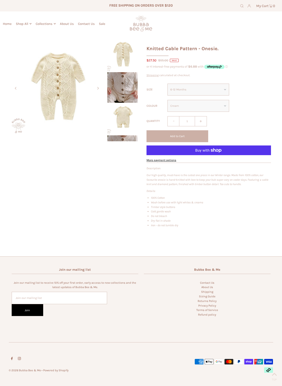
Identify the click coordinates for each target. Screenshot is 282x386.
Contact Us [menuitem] (86, 24)
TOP (274, 379)
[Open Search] (241, 5)
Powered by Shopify (56, 370)
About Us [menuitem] (67, 24)
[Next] (98, 88)
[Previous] (16, 88)
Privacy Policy (207, 305)
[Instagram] (19, 359)
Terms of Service (207, 310)
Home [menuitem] (7, 24)
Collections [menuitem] (44, 24)
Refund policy (207, 314)
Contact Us (207, 282)
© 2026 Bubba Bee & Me (25, 370)
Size (150, 89)
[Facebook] (12, 359)
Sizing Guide (207, 296)
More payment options (161, 160)
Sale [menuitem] (102, 24)
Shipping (153, 75)
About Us (207, 287)
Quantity (153, 121)
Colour (152, 105)
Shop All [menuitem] (22, 24)
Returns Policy (207, 301)
